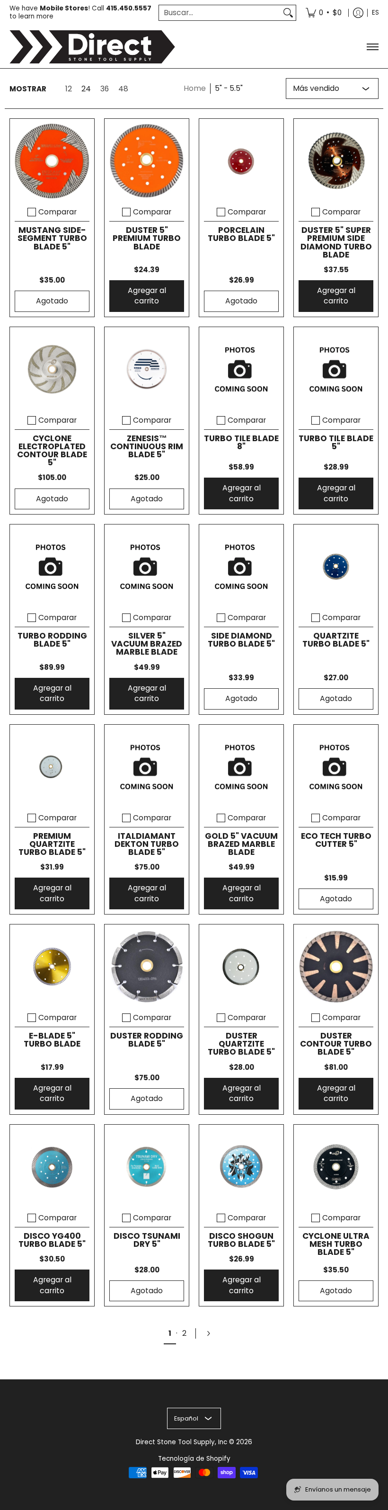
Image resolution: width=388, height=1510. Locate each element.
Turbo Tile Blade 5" (336, 442)
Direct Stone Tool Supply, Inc (181, 1442)
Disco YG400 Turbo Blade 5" (52, 1240)
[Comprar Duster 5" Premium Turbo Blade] (146, 161)
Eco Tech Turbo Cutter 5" (336, 840)
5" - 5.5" (229, 88)
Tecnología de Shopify (194, 1458)
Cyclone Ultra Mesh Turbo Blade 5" (336, 1244)
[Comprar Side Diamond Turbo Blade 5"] (241, 566)
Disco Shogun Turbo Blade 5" (241, 1240)
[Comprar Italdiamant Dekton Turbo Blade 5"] (146, 766)
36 (104, 89)
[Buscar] (288, 13)
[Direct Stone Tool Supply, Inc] (92, 47)
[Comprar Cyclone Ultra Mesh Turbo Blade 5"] (336, 1166)
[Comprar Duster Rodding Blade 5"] (146, 966)
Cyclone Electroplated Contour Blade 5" (52, 450)
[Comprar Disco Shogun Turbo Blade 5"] (241, 1166)
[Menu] (372, 47)
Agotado (52, 300)
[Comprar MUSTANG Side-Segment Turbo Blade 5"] (52, 161)
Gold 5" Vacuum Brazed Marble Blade (241, 844)
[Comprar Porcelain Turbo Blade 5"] (241, 161)
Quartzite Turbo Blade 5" (336, 639)
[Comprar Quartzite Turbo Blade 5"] (336, 566)
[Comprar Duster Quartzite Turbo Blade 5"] (241, 966)
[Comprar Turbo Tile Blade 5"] (336, 369)
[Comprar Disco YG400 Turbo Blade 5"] (52, 1166)
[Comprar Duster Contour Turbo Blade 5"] (336, 966)
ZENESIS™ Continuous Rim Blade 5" (146, 446)
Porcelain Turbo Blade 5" (241, 234)
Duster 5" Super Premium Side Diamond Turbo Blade (336, 242)
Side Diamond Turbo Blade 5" (241, 639)
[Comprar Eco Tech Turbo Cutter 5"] (336, 766)
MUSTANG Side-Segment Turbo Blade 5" (52, 238)
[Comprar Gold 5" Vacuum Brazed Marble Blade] (241, 766)
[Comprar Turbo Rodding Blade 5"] (52, 566)
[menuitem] (324, 13)
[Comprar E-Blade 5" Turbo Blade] (52, 966)
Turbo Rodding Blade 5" (52, 639)
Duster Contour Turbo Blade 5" (336, 1043)
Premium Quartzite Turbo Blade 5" (52, 844)
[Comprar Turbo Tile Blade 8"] (241, 369)
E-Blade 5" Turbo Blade (52, 1039)
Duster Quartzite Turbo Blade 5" (241, 1043)
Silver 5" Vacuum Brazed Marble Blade (146, 643)
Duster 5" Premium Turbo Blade (147, 238)
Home (195, 88)
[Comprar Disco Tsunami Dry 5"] (146, 1166)
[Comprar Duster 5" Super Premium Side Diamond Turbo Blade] (336, 161)
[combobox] (220, 13)
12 (68, 89)
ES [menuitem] (375, 12)
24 (86, 89)
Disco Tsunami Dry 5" (147, 1240)
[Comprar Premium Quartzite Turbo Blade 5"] (52, 766)
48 (123, 89)
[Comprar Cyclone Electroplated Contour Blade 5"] (52, 369)
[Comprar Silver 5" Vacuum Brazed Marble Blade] (146, 566)
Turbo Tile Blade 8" (241, 442)
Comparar (57, 212)
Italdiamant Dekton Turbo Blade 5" (147, 844)
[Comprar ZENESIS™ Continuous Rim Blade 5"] (146, 369)
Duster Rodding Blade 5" (146, 1039)
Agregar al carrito (147, 296)
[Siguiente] (212, 1333)
